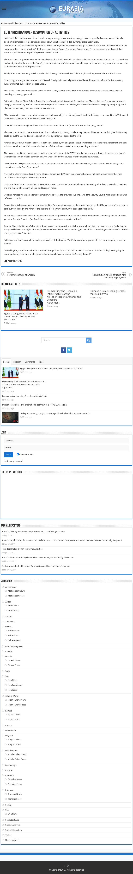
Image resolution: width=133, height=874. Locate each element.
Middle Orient (16, 23)
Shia (7, 810)
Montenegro (11, 765)
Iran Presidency (15, 685)
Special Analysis (12, 825)
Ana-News (10, 621)
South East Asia (12, 820)
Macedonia (10, 730)
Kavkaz (8, 711)
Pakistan (9, 770)
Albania (8, 616)
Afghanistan (11, 587)
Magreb (9, 735)
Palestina (9, 775)
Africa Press (13, 610)
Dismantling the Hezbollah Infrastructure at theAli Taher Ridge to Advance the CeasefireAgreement (64, 297)
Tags (41, 362)
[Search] (88, 340)
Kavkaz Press (14, 719)
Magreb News (14, 739)
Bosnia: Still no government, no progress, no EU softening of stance (33, 531)
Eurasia (8, 656)
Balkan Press (13, 635)
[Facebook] (63, 350)
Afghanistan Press (16, 596)
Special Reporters (13, 830)
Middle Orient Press (17, 759)
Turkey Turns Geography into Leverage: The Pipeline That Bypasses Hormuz (55, 413)
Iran (7, 676)
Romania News (15, 794)
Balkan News (14, 630)
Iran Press (12, 690)
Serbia (8, 805)
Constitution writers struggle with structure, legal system (109, 275)
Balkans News (14, 640)
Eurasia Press (14, 665)
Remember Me (26, 454)
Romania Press (14, 799)
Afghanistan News (16, 591)
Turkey (8, 835)
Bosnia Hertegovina (14, 646)
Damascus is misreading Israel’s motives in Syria (24, 396)
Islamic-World (11, 696)
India (7, 671)
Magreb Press (14, 744)
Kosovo (8, 725)
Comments (30, 362)
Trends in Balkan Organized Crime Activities (22, 549)
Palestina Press (15, 784)
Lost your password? (14, 461)
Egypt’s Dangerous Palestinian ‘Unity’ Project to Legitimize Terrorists (21, 316)
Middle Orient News (17, 754)
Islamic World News (17, 700)
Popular (17, 362)
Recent (6, 362)
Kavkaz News (14, 714)
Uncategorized (12, 840)
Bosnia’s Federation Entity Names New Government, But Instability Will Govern (38, 557)
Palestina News (15, 779)
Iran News (12, 680)
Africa (8, 602)
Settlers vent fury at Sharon (21, 273)
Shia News (12, 814)
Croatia (8, 651)
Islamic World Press (17, 705)
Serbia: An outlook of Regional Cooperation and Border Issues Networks (36, 566)
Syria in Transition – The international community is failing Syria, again (34, 405)
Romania (9, 790)
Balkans (8, 626)
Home (6, 23)
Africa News (13, 605)
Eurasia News (14, 660)
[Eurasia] (66, 9)
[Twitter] (69, 350)
